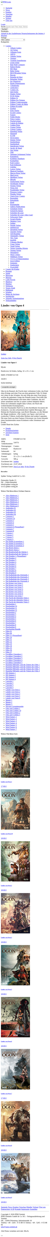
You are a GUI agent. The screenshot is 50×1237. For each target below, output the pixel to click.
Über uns (9, 20)
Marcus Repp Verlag (17, 173)
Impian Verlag (15, 140)
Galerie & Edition (16, 123)
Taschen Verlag (16, 232)
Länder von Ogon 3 (13, 694)
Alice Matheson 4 (12, 502)
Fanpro (12, 115)
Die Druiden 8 (11, 571)
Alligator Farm (15, 52)
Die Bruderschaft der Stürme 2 (17, 554)
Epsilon (13, 108)
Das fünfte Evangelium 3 (15, 544)
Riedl (12, 202)
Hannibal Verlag (16, 131)
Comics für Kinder (12, 269)
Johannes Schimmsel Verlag (20, 154)
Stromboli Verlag (16, 230)
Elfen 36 (9, 650)
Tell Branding (15, 234)
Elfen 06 (9, 633)
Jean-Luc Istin (6, 358)
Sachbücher (10, 296)
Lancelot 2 (9, 683)
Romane (9, 271)
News (8, 10)
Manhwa (9, 282)
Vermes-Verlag (15, 250)
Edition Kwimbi (16, 106)
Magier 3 (9, 704)
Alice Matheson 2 (12, 498)
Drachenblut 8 (11, 625)
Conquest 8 (10, 531)
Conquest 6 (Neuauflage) (15, 527)
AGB (12, 1209)
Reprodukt (14, 198)
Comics (8, 46)
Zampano (13, 263)
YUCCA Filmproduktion (19, 259)
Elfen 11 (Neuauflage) (14, 635)
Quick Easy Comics (17, 196)
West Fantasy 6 (11, 727)
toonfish (13, 240)
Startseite (9, 8)
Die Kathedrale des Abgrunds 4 (17, 581)
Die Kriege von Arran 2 (14, 585)
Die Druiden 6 (11, 567)
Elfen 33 (9, 644)
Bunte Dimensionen (17, 83)
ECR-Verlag (14, 96)
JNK (12, 152)
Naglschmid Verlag (17, 182)
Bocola (12, 75)
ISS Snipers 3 (11, 677)
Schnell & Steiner (16, 211)
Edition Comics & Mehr (19, 104)
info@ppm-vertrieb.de (9, 1227)
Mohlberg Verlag (16, 177)
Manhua (9, 284)
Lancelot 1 (9, 681)
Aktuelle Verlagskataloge (15, 298)
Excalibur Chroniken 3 (14, 658)
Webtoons (9, 286)
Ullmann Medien (16, 242)
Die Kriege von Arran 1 (14, 583)
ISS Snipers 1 (11, 673)
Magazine (9, 275)
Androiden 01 (11, 508)
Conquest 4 (10, 523)
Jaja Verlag (14, 150)
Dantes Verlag (15, 94)
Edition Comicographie (18, 102)
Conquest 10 (10, 519)
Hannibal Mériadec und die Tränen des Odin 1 (23, 665)
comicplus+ (14, 88)
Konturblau (14, 161)
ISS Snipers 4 (11, 679)
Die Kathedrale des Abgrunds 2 (17, 577)
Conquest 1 (10, 516)
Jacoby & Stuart (16, 148)
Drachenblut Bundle (13, 629)
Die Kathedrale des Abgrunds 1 (17, 575)
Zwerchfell (14, 267)
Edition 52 (14, 98)
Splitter (12, 223)
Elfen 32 (9, 642)
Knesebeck (14, 156)
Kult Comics (15, 163)
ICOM (12, 136)
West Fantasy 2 (11, 719)
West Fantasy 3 (11, 721)
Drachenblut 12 (11, 610)
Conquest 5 (10, 525)
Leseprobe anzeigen (8, 387)
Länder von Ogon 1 (13, 690)
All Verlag (14, 50)
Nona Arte (14, 188)
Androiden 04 (11, 514)
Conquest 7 (10, 529)
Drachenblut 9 (11, 627)
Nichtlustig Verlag (16, 184)
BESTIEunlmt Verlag (18, 73)
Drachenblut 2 (11, 612)
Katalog (8, 12)
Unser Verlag (15, 244)
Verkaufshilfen (11, 301)
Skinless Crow (15, 221)
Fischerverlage (15, 121)
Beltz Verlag (14, 71)
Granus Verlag (15, 127)
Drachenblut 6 (11, 621)
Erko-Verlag (14, 111)
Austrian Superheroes (18, 60)
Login (3, 24)
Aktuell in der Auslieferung (11, 33)
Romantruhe (14, 204)
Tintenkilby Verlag (17, 236)
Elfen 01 (9, 631)
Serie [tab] (7, 435)
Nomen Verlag (15, 186)
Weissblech (14, 252)
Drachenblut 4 (11, 617)
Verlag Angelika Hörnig (19, 248)
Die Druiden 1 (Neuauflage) (16, 556)
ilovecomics (14, 138)
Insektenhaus (15, 142)
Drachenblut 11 (11, 608)
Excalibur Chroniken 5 (14, 663)
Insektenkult (14, 144)
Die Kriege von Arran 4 (14, 589)
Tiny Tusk (14, 238)
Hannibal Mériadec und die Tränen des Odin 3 (23, 669)
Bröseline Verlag (16, 79)
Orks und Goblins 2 (13, 713)
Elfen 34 (9, 646)
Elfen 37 (9, 652)
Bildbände (9, 290)
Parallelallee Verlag (17, 190)
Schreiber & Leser (17, 213)
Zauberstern (14, 265)
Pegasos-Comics (16, 192)
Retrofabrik (14, 200)
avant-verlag (14, 63)
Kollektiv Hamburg (17, 159)
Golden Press (15, 125)
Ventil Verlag (15, 246)
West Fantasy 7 (11, 729)
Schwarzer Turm (16, 217)
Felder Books (15, 117)
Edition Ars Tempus (17, 100)
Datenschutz (5, 1209)
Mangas (8, 278)
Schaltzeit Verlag (16, 209)
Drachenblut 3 (11, 615)
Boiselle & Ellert (16, 77)
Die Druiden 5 (11, 564)
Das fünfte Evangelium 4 (15, 546)
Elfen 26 (9, 638)
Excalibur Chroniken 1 (14, 654)
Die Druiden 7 (11, 569)
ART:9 (12, 54)
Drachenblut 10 (11, 606)
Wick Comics (15, 255)
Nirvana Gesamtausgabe (14, 706)
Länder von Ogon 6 (13, 698)
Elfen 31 (9, 640)
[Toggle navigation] (2, 4)
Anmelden (33, 1209)
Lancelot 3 (9, 686)
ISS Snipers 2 (11, 675)
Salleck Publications (17, 207)
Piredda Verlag (15, 194)
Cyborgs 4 (9, 539)
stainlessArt (14, 227)
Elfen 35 (9, 648)
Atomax (13, 58)
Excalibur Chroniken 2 (14, 656)
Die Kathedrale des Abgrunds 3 (17, 579)
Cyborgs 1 (9, 533)
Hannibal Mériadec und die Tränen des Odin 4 (23, 671)
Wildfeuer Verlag (16, 257)
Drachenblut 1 (11, 604)
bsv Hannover (15, 81)
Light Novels (10, 280)
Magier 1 (9, 700)
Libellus (13, 167)
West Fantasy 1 (11, 717)
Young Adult (10, 288)
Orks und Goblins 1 (13, 708)
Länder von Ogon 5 (13, 696)
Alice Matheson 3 (12, 500)
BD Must (13, 69)
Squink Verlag (15, 225)
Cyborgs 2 (9, 535)
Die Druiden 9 (11, 573)
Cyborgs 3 (9, 537)
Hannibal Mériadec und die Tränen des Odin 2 (23, 667)
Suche (3, 27)
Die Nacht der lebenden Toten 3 (17, 602)
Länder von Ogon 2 (13, 692)
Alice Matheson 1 (12, 496)
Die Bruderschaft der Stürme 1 (17, 552)
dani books (14, 92)
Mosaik (13, 179)
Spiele (8, 273)
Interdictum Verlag (17, 146)
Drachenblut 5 (11, 619)
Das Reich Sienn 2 (12, 550)
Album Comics (15, 48)
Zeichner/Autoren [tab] (12, 433)
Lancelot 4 (9, 688)
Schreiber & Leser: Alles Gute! (21, 215)
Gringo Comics (16, 129)
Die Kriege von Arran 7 (14, 596)
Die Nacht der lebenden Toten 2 (17, 600)
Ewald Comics (15, 113)
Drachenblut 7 (11, 623)
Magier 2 (9, 702)
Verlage (8, 18)
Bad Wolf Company (17, 65)
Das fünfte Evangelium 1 (15, 541)
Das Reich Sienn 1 (12, 548)
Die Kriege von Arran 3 (14, 587)
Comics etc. (14, 90)
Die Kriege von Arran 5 (14, 592)
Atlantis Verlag (15, 56)
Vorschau (9, 14)
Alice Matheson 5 (12, 504)
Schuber (9, 292)
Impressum (25, 1209)
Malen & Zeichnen (12, 294)
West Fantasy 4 (11, 723)
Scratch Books (15, 219)
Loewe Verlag (15, 169)
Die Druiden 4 (11, 562)
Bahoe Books (15, 67)
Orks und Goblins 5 (13, 715)
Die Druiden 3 (11, 560)
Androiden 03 (11, 512)
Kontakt (18, 1209)
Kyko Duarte (17, 358)
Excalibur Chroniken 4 (14, 660)
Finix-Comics (15, 119)
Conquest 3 (10, 521)
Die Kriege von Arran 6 (14, 594)
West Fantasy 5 (11, 725)
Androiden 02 (11, 510)
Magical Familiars (16, 171)
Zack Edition (15, 261)
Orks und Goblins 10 (13, 711)
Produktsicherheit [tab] (12, 431)
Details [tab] (8, 428)
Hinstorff (13, 134)
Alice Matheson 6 (12, 506)
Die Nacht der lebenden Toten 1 (17, 598)
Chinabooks (14, 86)
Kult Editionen (15, 165)
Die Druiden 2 (11, 558)
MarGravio (14, 175)
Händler (9, 16)
